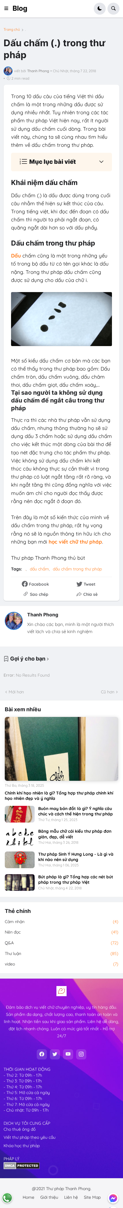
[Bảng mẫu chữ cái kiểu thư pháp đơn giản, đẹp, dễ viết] (20, 837)
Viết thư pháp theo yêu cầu (30, 1137)
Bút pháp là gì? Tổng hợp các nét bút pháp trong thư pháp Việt (75, 879)
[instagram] (81, 1054)
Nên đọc (61, 932)
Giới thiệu (49, 1197)
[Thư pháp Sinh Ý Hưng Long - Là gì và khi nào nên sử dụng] (20, 859)
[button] (8, 9)
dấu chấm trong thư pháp (77, 569)
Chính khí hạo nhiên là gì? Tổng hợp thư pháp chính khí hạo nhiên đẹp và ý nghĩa (59, 795)
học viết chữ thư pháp (75, 542)
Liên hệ (71, 1197)
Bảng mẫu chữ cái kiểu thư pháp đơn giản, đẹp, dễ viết (74, 834)
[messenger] (113, 1198)
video (61, 964)
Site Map (92, 1197)
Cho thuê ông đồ (20, 1129)
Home (28, 1197)
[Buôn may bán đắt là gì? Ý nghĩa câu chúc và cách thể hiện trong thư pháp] (20, 814)
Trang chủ (12, 29)
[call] (7, 1197)
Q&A (61, 942)
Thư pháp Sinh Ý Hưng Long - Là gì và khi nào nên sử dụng (75, 856)
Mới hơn (16, 692)
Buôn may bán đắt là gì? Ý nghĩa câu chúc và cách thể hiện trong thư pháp (75, 811)
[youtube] (68, 1054)
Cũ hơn (107, 692)
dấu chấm (39, 569)
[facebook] (42, 1054)
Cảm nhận (61, 921)
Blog (20, 8)
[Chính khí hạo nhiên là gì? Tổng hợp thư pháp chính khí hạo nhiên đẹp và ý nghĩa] (61, 749)
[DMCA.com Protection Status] (22, 1167)
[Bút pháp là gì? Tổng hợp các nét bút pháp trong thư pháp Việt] (20, 882)
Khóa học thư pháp (22, 1145)
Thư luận (61, 953)
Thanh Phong (42, 615)
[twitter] (55, 1054)
